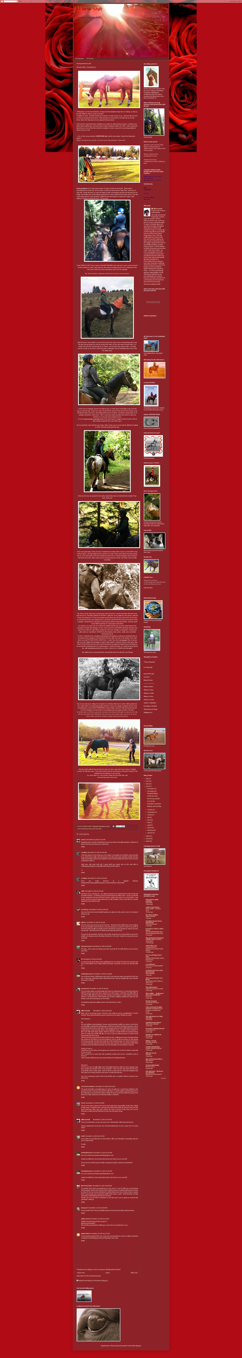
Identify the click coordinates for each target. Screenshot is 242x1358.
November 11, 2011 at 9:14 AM (102, 1011)
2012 (147, 784)
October (150, 809)
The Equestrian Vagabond (154, 938)
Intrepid (148, 1054)
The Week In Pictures (152, 1002)
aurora (83, 839)
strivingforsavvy (87, 974)
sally (82, 891)
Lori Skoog (84, 909)
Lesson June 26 (150, 1030)
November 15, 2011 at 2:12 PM (99, 1219)
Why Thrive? (150, 1060)
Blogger (138, 1346)
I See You (148, 996)
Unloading (149, 902)
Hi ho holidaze (150, 973)
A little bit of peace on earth (154, 989)
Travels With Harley (152, 1065)
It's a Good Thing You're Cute (154, 955)
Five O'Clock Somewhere (154, 1059)
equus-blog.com (151, 945)
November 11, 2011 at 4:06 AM (98, 909)
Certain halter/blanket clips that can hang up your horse (154, 932)
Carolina (84, 852)
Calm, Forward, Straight (154, 1007)
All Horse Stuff (89, 9)
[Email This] (117, 826)
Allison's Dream (151, 1053)
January (150, 833)
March (149, 828)
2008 (147, 841)
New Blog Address (151, 1042)
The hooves (89, 58)
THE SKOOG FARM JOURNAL (152, 900)
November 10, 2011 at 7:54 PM (95, 839)
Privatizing (149, 1036)
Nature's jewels (150, 916)
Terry (83, 1103)
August (149, 815)
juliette (83, 922)
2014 (147, 778)
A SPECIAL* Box (152, 796)
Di (82, 959)
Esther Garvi (85, 1219)
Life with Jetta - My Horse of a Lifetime (154, 1072)
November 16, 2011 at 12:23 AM (100, 1233)
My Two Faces (150, 1067)
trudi (82, 1136)
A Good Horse (150, 964)
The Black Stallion (152, 915)
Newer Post (81, 1273)
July (148, 817)
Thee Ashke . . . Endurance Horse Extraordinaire (155, 994)
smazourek (85, 988)
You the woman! (151, 1001)
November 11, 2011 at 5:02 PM (102, 1119)
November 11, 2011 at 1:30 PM (95, 1103)
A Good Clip (151, 801)
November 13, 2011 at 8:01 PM (97, 1208)
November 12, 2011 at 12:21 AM (94, 1136)
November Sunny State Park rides (92, 828)
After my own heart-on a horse (154, 978)
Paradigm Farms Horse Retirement (154, 921)
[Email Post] (113, 826)
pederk (124, 1346)
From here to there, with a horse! (154, 929)
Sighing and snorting (154, 806)
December (151, 788)
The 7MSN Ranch (151, 987)
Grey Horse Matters (88, 1086)
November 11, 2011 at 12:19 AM (97, 852)
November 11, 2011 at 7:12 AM (92, 959)
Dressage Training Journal (155, 1028)
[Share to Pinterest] (124, 826)
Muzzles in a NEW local (153, 1035)
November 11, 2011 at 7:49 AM (99, 988)
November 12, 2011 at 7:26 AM (102, 1152)
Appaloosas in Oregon (153, 1022)
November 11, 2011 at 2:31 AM (94, 891)
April (149, 825)
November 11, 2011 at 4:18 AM (102, 946)
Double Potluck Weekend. (154, 1048)
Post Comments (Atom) (93, 1276)
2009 (147, 838)
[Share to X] (120, 826)
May (148, 822)
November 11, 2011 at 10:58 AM (105, 1086)
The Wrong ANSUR (153, 799)
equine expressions (152, 907)
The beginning (79, 58)
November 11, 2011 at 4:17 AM (95, 922)
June (149, 820)
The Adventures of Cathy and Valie (154, 1017)
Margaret (84, 1208)
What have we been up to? (154, 1074)
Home (108, 1273)
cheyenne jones (86, 946)
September (151, 812)
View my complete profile (152, 284)
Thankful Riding (152, 793)
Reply (83, 847)
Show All (163, 1078)
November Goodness (154, 804)
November (151, 791)
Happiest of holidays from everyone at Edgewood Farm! (154, 1010)
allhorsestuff (85, 1011)
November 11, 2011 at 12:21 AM (97, 878)
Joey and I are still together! (154, 966)
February (150, 830)
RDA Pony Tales (86, 1186)
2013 (147, 781)
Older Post (134, 1273)
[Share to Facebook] (122, 826)
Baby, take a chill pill (152, 1024)
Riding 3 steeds (151, 1041)
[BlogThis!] (119, 826)
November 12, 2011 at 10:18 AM (102, 1186)
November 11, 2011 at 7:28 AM (102, 974)
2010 (147, 836)
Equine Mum (85, 1233)
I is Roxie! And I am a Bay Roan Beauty (154, 971)
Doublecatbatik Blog (153, 1047)
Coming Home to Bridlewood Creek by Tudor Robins (154, 948)
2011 (147, 786)
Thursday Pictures (151, 924)
